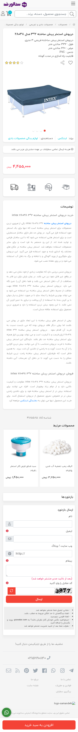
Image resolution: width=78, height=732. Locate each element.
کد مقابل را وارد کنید (61, 583)
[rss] (17, 671)
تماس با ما (66, 679)
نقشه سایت (32, 685)
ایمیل (69, 531)
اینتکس (62, 138)
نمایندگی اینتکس (28, 401)
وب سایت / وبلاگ (61, 546)
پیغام (69, 560)
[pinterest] (26, 671)
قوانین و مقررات (63, 685)
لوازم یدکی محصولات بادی (23, 138)
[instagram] (62, 671)
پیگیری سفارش (63, 691)
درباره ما (34, 679)
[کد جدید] (12, 591)
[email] (8, 671)
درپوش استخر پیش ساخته (57, 223)
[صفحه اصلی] (74, 24)
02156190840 (37, 658)
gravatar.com (20, 619)
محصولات (62, 24)
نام (70, 516)
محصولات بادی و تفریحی (41, 24)
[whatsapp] (53, 671)
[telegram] (71, 671)
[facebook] (44, 671)
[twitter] (35, 671)
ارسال (39, 599)
